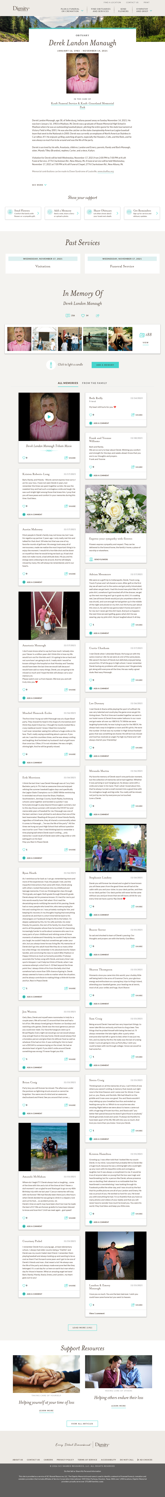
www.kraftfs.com (99, 178)
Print (147, 2)
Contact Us (132, 2)
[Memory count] (68, 315)
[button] (72, 10)
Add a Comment (101, 423)
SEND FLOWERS (101, 559)
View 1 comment (97, 1313)
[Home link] (21, 8)
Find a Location (112, 2)
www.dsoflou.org (106, 171)
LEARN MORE (46, 1410)
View (146, 342)
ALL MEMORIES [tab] (68, 383)
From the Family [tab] (94, 383)
